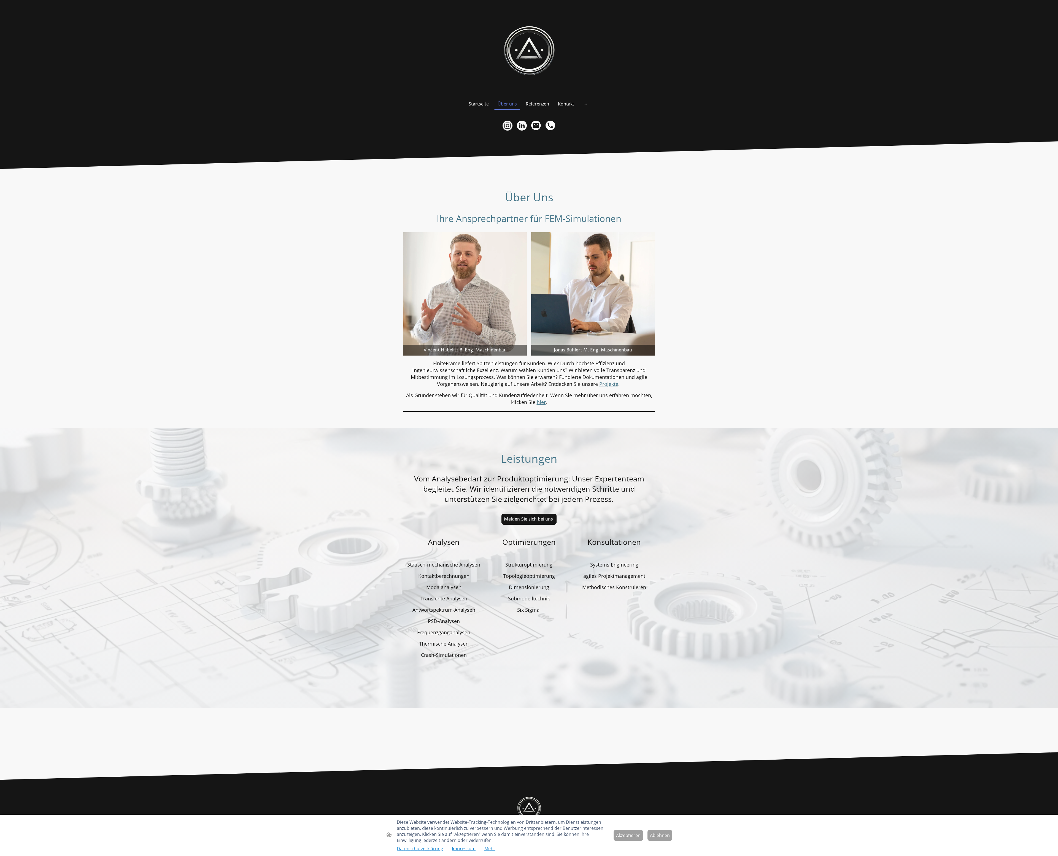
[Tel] (550, 126)
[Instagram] (507, 126)
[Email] (536, 126)
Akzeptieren (628, 835)
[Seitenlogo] (528, 49)
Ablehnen (660, 835)
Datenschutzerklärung (420, 849)
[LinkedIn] (522, 126)
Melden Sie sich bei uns (529, 519)
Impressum (464, 849)
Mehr (489, 849)
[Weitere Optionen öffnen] (585, 104)
